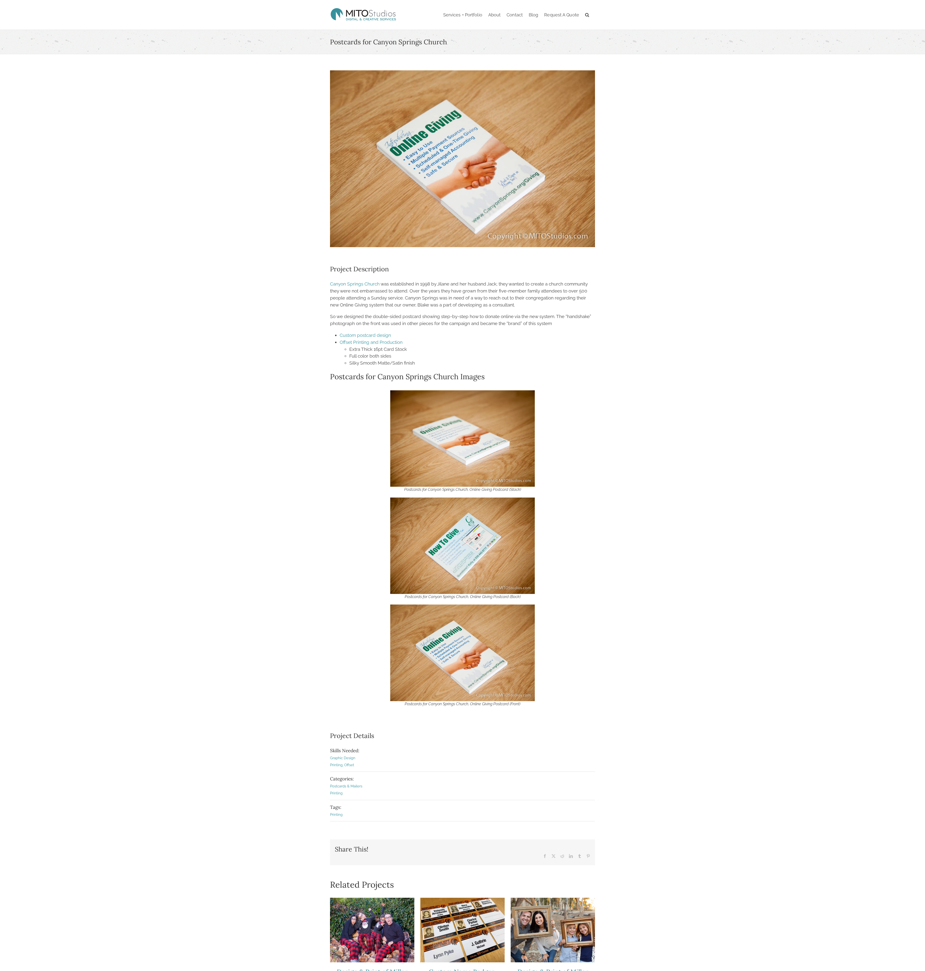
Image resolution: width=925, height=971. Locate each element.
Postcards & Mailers (346, 786)
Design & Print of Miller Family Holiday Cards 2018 (553, 930)
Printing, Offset (342, 765)
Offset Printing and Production (371, 342)
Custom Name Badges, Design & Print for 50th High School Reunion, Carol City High (462, 930)
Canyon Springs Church (355, 283)
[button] (587, 15)
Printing (336, 793)
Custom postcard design (365, 335)
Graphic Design (342, 758)
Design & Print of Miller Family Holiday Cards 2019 (372, 930)
